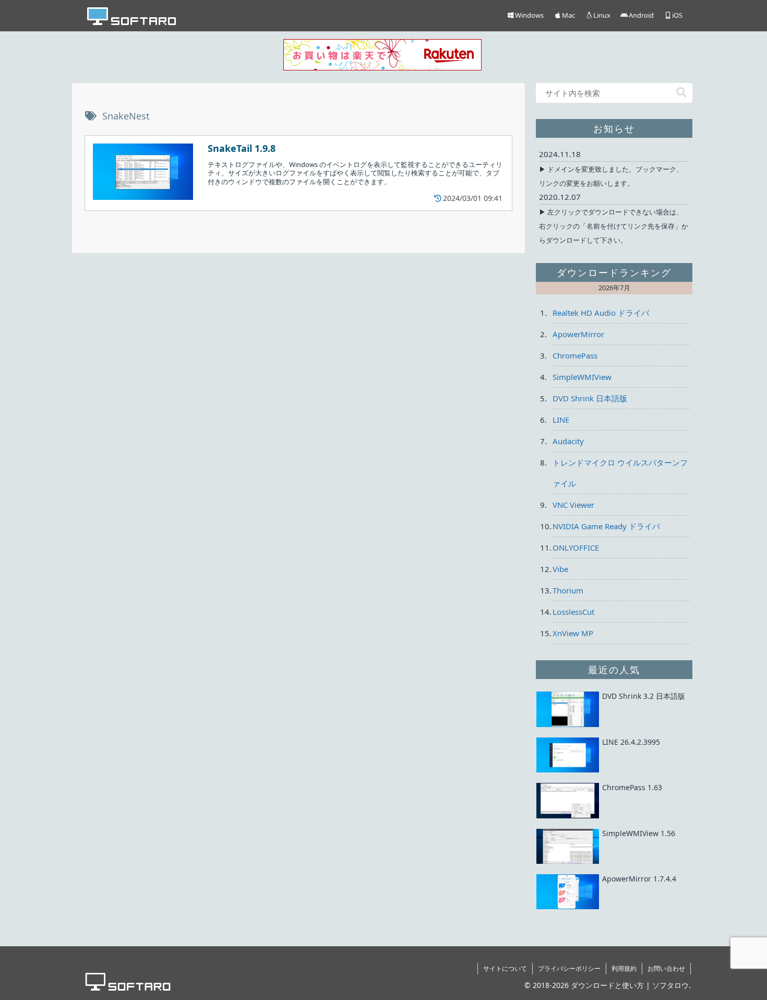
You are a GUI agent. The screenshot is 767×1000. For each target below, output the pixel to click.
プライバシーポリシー (569, 968)
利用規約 (624, 968)
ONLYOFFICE (576, 547)
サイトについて (505, 968)
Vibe (560, 569)
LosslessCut (573, 611)
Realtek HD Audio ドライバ (601, 312)
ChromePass (575, 355)
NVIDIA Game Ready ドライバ (606, 526)
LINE (561, 419)
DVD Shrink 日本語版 (590, 398)
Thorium (568, 590)
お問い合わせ (666, 968)
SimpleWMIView (582, 377)
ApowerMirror (578, 334)
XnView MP (573, 633)
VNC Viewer (573, 504)
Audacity (568, 441)
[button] (681, 93)
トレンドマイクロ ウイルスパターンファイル (620, 473)
